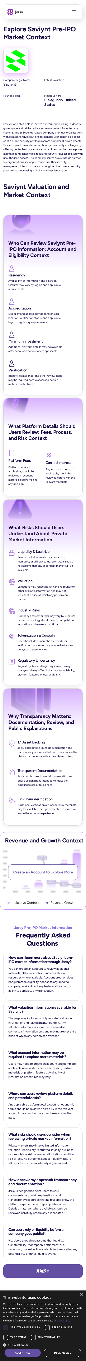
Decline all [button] (62, 1353)
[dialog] (43, 1325)
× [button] (81, 1295)
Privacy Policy (62, 1320)
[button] (43, 1344)
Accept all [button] (22, 1353)
